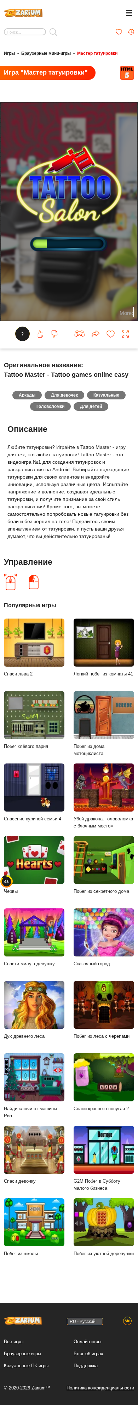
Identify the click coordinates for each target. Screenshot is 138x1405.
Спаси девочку (20, 1181)
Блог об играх (88, 1353)
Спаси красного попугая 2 (101, 1108)
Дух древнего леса (24, 1036)
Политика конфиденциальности (100, 1388)
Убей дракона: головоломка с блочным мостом (103, 822)
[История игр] (131, 32)
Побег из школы (21, 1253)
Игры (9, 53)
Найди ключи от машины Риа (30, 1112)
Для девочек (64, 395)
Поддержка (86, 1365)
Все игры (13, 1341)
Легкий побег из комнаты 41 (103, 674)
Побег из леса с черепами (102, 1036)
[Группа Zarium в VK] (127, 1321)
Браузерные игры (22, 1353)
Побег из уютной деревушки (104, 1253)
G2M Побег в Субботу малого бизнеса (97, 1184)
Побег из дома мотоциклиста (89, 750)
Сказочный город (92, 963)
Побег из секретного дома (101, 891)
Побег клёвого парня (26, 746)
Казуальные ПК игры (26, 1365)
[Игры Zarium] (23, 12)
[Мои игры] (119, 32)
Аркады (27, 395)
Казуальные (106, 395)
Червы (11, 886)
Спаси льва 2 (18, 674)
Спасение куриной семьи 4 (32, 818)
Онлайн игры (87, 1341)
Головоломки (50, 406)
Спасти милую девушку (29, 963)
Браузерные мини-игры (46, 53)
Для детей (91, 406)
